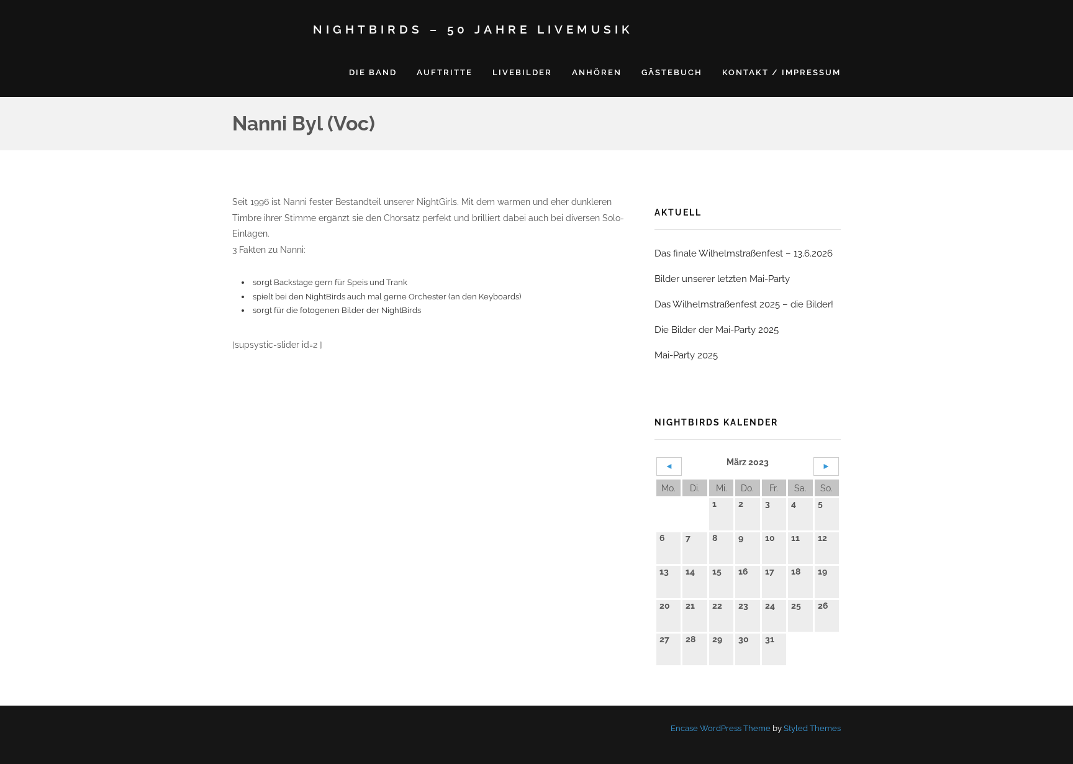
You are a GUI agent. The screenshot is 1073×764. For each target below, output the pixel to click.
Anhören (597, 72)
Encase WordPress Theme (721, 728)
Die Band (373, 72)
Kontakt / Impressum (781, 72)
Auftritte (445, 72)
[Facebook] (239, 728)
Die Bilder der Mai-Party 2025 (716, 329)
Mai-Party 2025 (686, 355)
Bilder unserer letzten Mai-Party (722, 278)
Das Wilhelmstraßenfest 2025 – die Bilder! (743, 304)
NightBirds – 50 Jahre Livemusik (473, 29)
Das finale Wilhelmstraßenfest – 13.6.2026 (743, 253)
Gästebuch (671, 72)
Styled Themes (812, 728)
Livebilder (522, 72)
